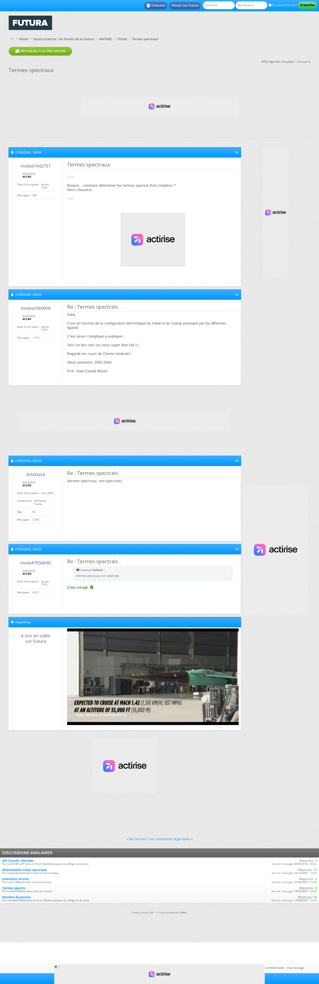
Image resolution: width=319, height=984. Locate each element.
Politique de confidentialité (267, 968)
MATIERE (105, 39)
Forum (23, 39)
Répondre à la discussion (40, 51)
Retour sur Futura (185, 5)
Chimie (122, 39)
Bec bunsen (137, 839)
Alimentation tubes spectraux (24, 870)
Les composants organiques (170, 839)
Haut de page (295, 968)
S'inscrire (155, 5)
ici (137, 345)
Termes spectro (13, 888)
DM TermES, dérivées (18, 861)
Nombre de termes (16, 897)
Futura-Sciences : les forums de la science (63, 39)
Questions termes (15, 879)
